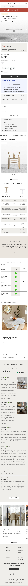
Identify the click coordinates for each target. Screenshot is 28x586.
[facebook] (8, 574)
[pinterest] (16, 574)
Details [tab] (3, 109)
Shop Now (21, 10)
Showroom (20, 550)
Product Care (7, 557)
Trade (20, 555)
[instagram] (13, 574)
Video (3, 21)
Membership (20, 559)
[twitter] (10, 574)
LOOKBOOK (13, 115)
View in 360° (9, 21)
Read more (14, 497)
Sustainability (20, 557)
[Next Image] (26, 29)
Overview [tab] (4, 106)
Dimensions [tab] (4, 111)
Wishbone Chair (14, 174)
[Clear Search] (27, 6)
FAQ (7, 552)
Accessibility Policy (14, 579)
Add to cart (14, 76)
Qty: (2, 71)
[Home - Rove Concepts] (14, 4)
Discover (6, 536)
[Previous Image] (1, 29)
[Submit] (1, 6)
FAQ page (18, 341)
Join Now (14, 569)
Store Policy (7, 555)
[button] (11, 179)
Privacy (8, 579)
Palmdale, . (14, 84)
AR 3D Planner (21, 552)
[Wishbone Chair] (14, 157)
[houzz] (18, 574)
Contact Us (7, 550)
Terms (5, 579)
